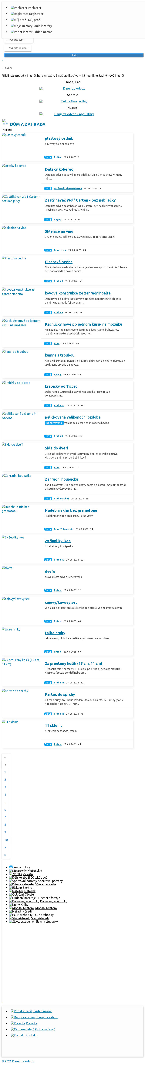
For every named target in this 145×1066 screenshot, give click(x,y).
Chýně (57, 219)
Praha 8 (58, 281)
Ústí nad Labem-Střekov (68, 188)
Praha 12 (59, 559)
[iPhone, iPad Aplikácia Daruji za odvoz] (41, 1052)
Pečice (58, 157)
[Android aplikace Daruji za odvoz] (15, 1052)
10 (6, 839)
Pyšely (58, 374)
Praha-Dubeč (61, 498)
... (5, 802)
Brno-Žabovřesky (64, 529)
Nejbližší (7, 129)
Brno (56, 343)
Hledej (74, 55)
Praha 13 (59, 682)
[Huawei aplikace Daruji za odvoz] (68, 1052)
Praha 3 (58, 436)
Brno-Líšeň (60, 250)
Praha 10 (59, 405)
